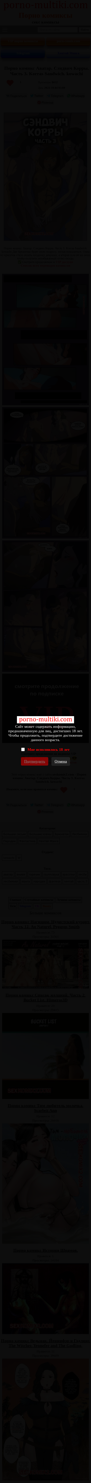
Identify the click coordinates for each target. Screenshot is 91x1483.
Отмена (61, 761)
